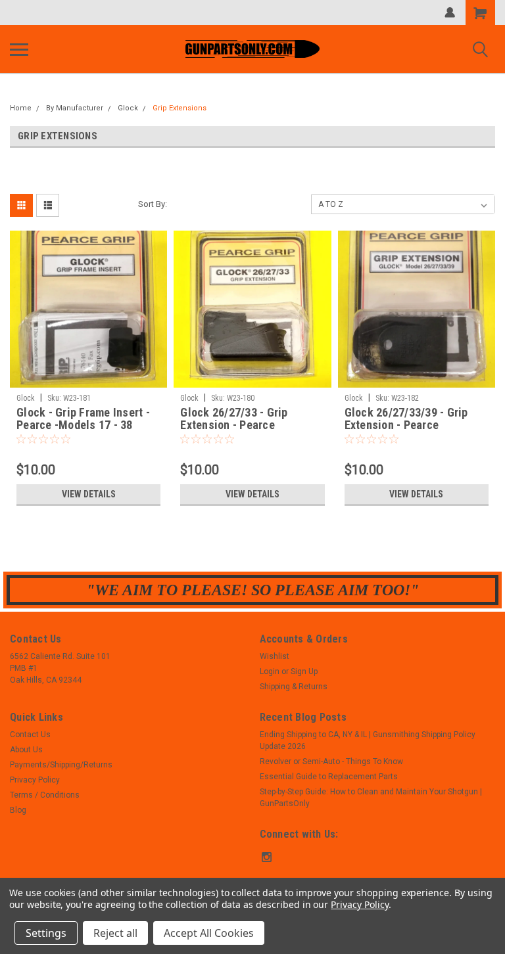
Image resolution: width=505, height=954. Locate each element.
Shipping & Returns (293, 686)
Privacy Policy (35, 779)
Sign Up (304, 671)
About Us (26, 749)
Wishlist (274, 656)
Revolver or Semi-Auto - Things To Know (331, 761)
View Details (89, 494)
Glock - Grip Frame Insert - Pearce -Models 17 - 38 (83, 418)
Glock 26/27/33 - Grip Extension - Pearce (233, 418)
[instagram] (267, 857)
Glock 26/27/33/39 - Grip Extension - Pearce (406, 418)
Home (21, 108)
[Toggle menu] (19, 49)
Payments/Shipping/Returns (61, 764)
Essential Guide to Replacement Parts (329, 776)
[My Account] (450, 12)
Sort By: (152, 204)
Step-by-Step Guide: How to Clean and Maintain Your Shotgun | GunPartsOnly (371, 797)
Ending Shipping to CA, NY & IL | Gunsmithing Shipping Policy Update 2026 (367, 740)
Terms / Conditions (45, 795)
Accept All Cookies (209, 933)
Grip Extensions (179, 108)
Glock (128, 108)
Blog (18, 810)
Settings (46, 933)
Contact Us (30, 734)
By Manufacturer (74, 108)
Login (269, 671)
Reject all (115, 933)
